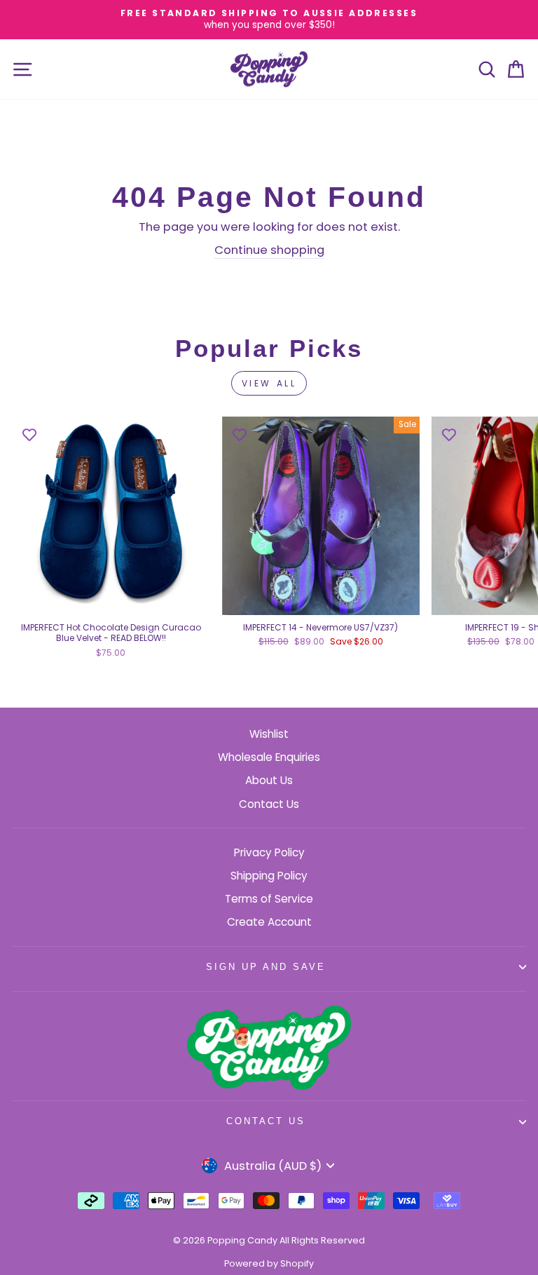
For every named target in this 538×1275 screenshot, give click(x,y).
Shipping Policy (269, 875)
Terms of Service (269, 898)
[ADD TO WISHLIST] (29, 434)
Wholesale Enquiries (269, 757)
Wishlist (269, 734)
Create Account (269, 922)
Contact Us (269, 804)
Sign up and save (266, 967)
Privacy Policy (269, 852)
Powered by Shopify (269, 1263)
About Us (269, 780)
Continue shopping (269, 250)
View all (269, 383)
